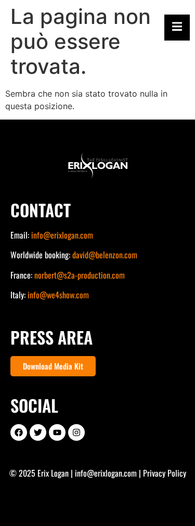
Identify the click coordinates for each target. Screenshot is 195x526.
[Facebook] (18, 432)
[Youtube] (57, 432)
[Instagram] (76, 432)
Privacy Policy (164, 473)
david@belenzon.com (104, 254)
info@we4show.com (58, 294)
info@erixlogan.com (62, 235)
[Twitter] (38, 432)
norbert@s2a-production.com (79, 275)
